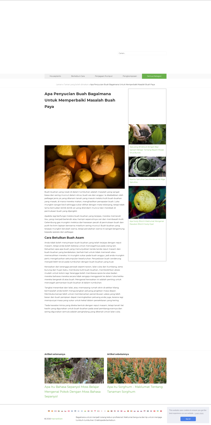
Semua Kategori (154, 76)
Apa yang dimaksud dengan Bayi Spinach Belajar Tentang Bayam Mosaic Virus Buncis (147, 150)
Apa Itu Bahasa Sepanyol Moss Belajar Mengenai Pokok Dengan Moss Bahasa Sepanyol (73, 391)
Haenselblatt (57, 419)
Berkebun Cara (78, 76)
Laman (59, 84)
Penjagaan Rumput (104, 76)
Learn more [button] (199, 413)
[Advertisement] (105, 20)
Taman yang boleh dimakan (76, 84)
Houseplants (55, 76)
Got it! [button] (188, 419)
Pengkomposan (130, 76)
